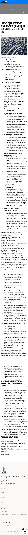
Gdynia (3, 526)
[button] (4, 2)
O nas (2, 492)
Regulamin (4, 511)
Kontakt (3, 500)
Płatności (3, 497)
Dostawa (3, 495)
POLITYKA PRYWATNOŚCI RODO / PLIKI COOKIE (14, 514)
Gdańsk (9, 526)
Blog (2, 502)
